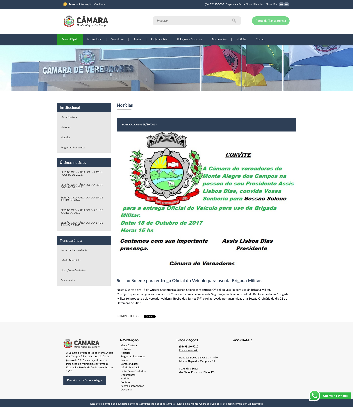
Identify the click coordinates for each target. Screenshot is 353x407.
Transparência (174, 97)
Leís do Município (70, 260)
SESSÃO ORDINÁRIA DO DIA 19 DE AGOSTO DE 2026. (82, 173)
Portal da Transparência (271, 20)
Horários (65, 137)
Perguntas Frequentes (73, 147)
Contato (260, 39)
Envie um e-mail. (188, 350)
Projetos (112, 97)
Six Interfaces (255, 404)
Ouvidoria (217, 97)
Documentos (219, 39)
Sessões (131, 97)
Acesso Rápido (70, 39)
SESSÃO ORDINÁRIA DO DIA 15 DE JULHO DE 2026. (82, 199)
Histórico (66, 127)
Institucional (94, 39)
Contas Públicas (129, 364)
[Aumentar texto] (281, 4)
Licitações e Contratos (189, 39)
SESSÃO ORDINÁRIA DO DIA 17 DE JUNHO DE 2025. (82, 224)
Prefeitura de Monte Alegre (84, 380)
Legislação (151, 97)
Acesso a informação (132, 386)
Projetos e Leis (159, 39)
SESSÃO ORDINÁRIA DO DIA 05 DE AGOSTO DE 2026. (82, 186)
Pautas (137, 39)
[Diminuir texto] (286, 4)
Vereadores (117, 39)
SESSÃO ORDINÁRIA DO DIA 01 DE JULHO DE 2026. (82, 211)
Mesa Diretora (69, 117)
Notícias (241, 39)
